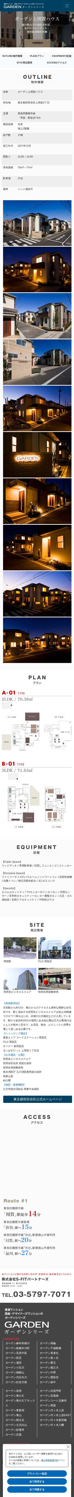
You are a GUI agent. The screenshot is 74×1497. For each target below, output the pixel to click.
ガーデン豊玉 (48, 1362)
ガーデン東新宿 (14, 1410)
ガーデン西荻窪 (49, 1377)
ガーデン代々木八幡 (52, 1425)
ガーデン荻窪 (13, 1358)
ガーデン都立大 (49, 1367)
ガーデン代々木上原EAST (55, 1415)
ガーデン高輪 (48, 1343)
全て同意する (37, 1489)
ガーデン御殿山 (14, 1372)
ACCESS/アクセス (57, 62)
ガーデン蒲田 (13, 1362)
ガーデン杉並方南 (16, 1382)
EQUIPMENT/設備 (61, 56)
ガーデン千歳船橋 (50, 1348)
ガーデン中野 (48, 1372)
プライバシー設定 (37, 1473)
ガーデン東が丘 (14, 1395)
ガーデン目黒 (13, 1434)
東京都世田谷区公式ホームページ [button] (37, 1099)
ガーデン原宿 (13, 1390)
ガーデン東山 (13, 1415)
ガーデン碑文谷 (14, 1420)
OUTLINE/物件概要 (12, 56)
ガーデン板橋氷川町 (17, 1348)
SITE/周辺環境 (24, 62)
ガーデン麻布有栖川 (17, 1343)
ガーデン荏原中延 (16, 1353)
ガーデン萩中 (48, 1382)
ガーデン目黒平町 (50, 1390)
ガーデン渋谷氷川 (16, 1377)
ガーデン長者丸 (49, 1353)
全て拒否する (37, 1481)
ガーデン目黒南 (49, 1395)
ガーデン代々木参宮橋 (53, 1420)
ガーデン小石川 (14, 1367)
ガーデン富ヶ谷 (49, 1358)
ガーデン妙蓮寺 (14, 1429)
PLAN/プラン (37, 56)
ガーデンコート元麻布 (53, 1400)
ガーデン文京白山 (16, 1425)
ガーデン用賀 (48, 1405)
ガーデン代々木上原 (52, 1410)
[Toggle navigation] (67, 6)
